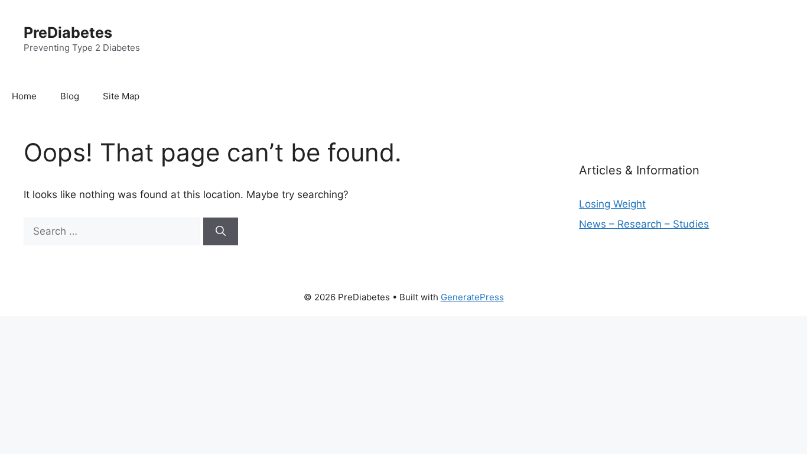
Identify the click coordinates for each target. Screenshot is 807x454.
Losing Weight (612, 204)
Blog (69, 96)
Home (24, 96)
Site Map (121, 96)
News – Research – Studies (644, 224)
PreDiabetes (68, 32)
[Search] (220, 232)
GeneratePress (472, 297)
